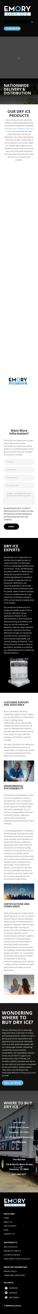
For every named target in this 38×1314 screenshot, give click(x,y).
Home (6, 1218)
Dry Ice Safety (10, 1226)
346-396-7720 (13, 28)
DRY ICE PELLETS (10, 1247)
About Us (8, 1222)
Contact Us (9, 1234)
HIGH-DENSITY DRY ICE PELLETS (17, 1259)
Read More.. (20, 200)
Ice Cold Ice (19, 1122)
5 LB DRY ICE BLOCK (12, 1255)
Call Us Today (12, 1082)
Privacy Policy (11, 517)
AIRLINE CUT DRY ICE (12, 1251)
